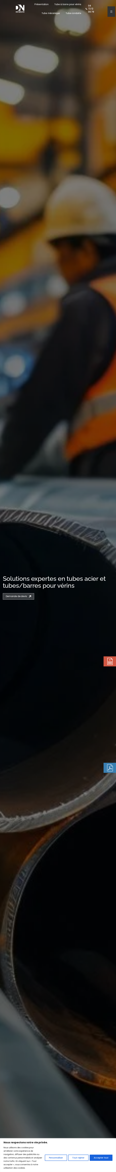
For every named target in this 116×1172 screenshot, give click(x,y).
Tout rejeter (78, 1157)
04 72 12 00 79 (91, 8)
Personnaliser (56, 1157)
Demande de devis (16, 596)
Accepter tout (101, 1157)
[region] (58, 1155)
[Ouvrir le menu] (111, 11)
